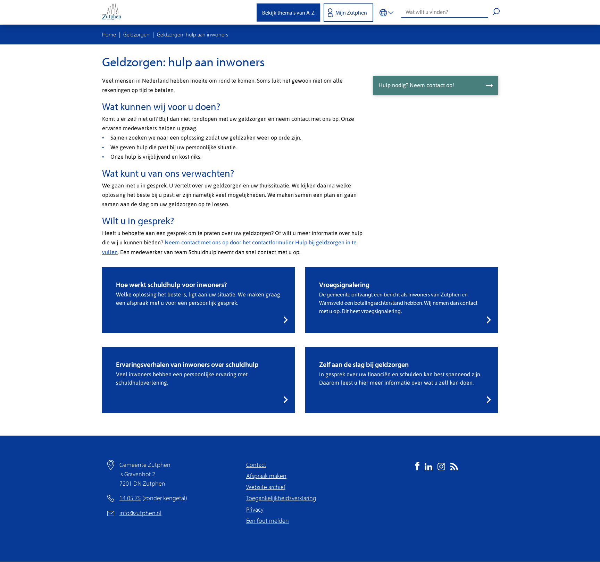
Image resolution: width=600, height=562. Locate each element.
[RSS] (454, 468)
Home (109, 34)
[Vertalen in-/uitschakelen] (386, 12)
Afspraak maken (266, 476)
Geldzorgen (136, 34)
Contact (256, 465)
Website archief (265, 487)
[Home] (114, 12)
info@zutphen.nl (140, 513)
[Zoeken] (496, 12)
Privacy (255, 509)
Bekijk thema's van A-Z (288, 12)
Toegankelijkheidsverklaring (281, 498)
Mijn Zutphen (351, 12)
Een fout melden (267, 521)
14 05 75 (130, 498)
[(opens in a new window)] (417, 468)
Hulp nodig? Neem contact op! (416, 85)
